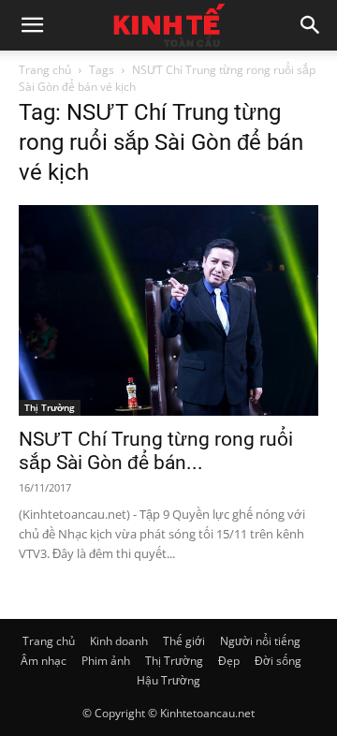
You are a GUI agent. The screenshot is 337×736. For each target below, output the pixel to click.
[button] (32, 25)
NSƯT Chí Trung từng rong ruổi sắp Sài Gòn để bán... (156, 451)
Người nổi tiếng (260, 641)
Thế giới (184, 641)
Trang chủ (45, 70)
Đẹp (229, 661)
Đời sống (278, 661)
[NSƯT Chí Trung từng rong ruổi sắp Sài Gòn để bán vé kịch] (168, 310)
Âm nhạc (43, 661)
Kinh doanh (119, 641)
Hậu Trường (168, 680)
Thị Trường (49, 407)
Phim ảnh (105, 661)
